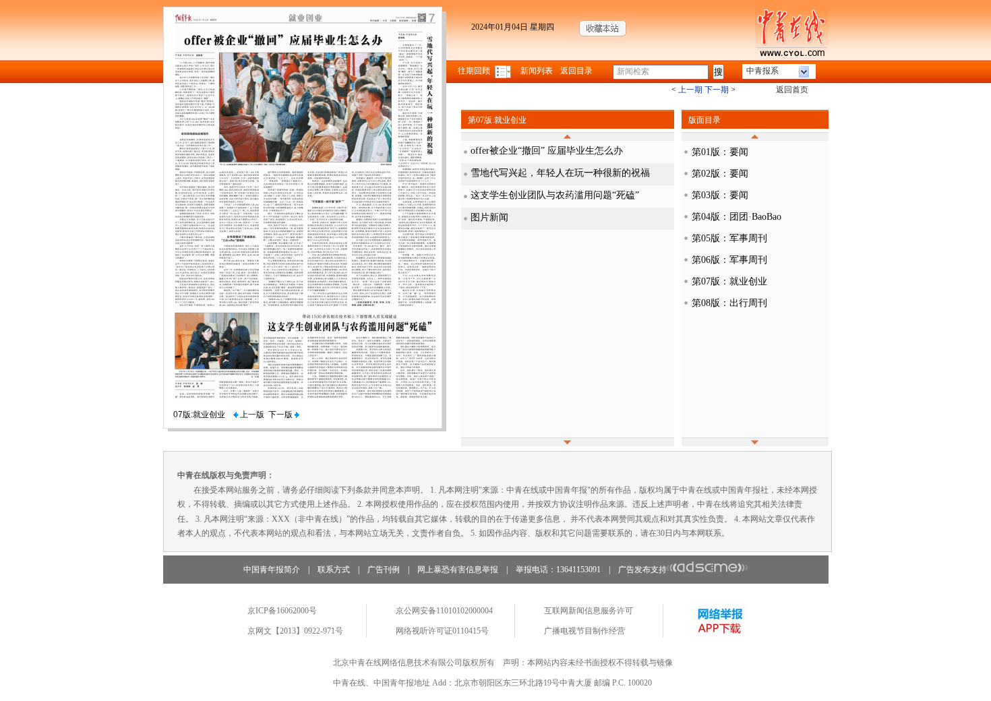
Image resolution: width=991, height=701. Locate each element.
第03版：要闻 (720, 195)
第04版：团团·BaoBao (736, 217)
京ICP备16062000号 (282, 610)
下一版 (281, 414)
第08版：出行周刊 (729, 303)
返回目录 (576, 70)
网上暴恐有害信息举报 (457, 569)
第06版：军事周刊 (729, 260)
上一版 (251, 414)
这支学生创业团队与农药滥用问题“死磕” (555, 195)
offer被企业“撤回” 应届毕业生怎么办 (547, 151)
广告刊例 (383, 569)
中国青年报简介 (271, 569)
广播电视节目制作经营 (584, 631)
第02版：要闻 (720, 174)
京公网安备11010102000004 (444, 610)
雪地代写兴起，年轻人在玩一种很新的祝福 (560, 173)
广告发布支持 (642, 569)
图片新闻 (489, 217)
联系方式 (334, 569)
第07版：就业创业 (729, 281)
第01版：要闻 (720, 152)
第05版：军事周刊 (729, 238)
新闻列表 (536, 70)
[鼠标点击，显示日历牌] (504, 70)
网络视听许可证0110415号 (442, 631)
